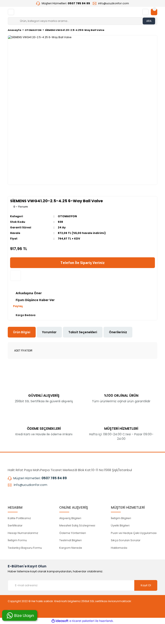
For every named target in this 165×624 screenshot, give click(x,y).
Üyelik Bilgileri (120, 525)
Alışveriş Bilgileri (70, 518)
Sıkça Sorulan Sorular (126, 540)
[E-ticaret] (82, 621)
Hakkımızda (119, 548)
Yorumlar (49, 332)
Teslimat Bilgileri (70, 540)
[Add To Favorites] (15, 275)
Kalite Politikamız (19, 518)
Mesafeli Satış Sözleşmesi (77, 525)
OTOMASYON (67, 216)
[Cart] (154, 12)
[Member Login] (145, 12)
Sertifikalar (15, 525)
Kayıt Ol (146, 585)
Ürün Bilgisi (21, 332)
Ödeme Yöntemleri (72, 533)
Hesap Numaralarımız (23, 533)
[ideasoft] (60, 621)
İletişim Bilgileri (121, 518)
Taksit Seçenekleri (82, 332)
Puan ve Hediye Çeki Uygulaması (134, 533)
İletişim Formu (17, 540)
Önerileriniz (118, 332)
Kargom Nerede (70, 548)
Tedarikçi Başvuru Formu (25, 548)
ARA (148, 21)
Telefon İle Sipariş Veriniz (82, 262)
